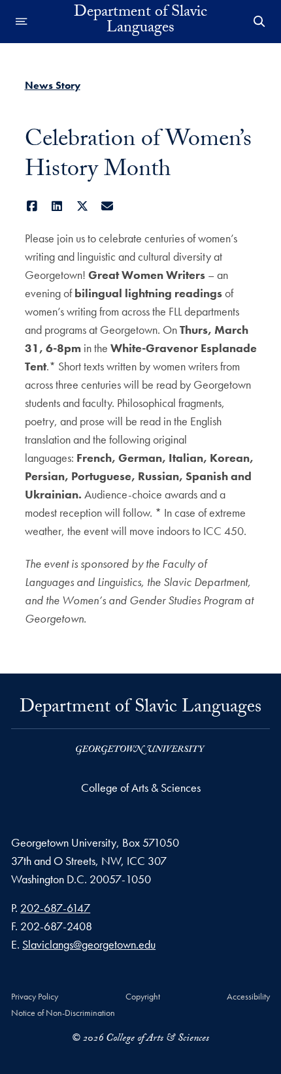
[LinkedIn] (57, 206)
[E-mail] (107, 206)
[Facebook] (32, 206)
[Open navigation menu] (21, 21)
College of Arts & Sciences (141, 787)
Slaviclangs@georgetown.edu (89, 944)
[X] (82, 206)
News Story (52, 85)
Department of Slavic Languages (140, 21)
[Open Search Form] (259, 21)
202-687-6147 (55, 907)
